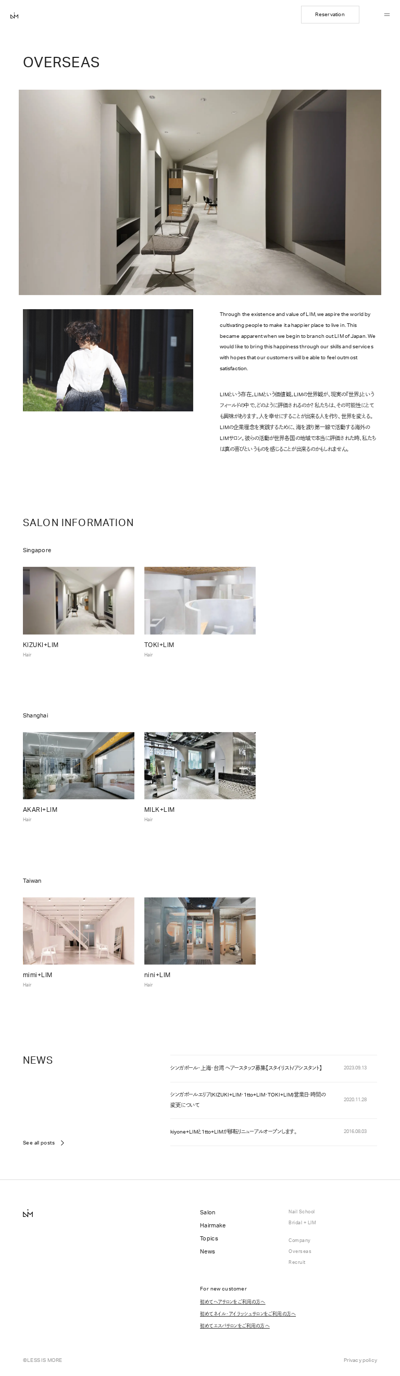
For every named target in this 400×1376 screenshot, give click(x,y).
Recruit (297, 1262)
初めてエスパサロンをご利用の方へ (235, 1325)
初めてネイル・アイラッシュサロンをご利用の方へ (248, 1313)
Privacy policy (360, 1360)
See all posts (39, 1143)
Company (300, 1240)
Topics (209, 1238)
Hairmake (213, 1225)
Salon (208, 1212)
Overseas (300, 1251)
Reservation (329, 14)
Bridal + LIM (302, 1223)
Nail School (302, 1212)
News (207, 1252)
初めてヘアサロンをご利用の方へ (233, 1301)
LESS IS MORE (44, 1360)
